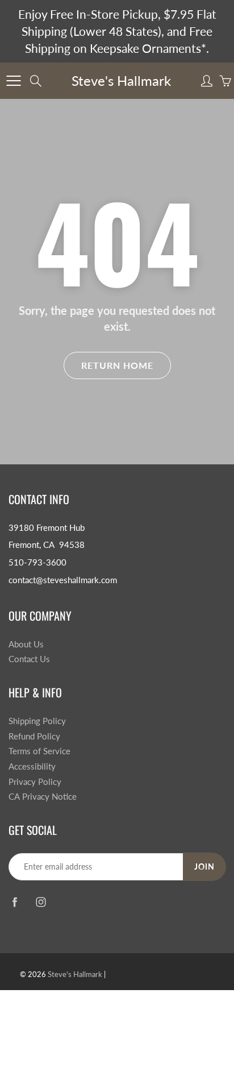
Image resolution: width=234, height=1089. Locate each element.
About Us (26, 644)
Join (204, 866)
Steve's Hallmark (121, 80)
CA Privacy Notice (43, 796)
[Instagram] (41, 902)
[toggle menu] (13, 80)
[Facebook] (14, 902)
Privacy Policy (35, 782)
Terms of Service (39, 751)
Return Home (117, 365)
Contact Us (29, 659)
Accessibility (32, 766)
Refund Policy (34, 736)
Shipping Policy (37, 721)
